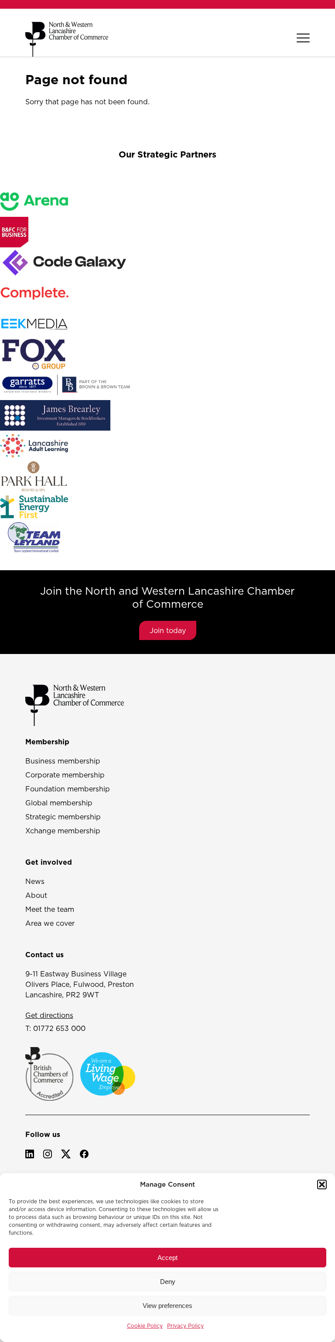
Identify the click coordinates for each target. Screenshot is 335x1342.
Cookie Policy (145, 1325)
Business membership (62, 761)
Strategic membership (63, 817)
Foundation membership (67, 789)
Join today (168, 630)
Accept (167, 1257)
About (36, 895)
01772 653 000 (59, 1028)
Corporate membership (65, 775)
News (34, 881)
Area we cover (50, 923)
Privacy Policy (185, 1325)
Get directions (49, 1015)
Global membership (58, 803)
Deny (167, 1281)
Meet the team (49, 909)
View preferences (167, 1305)
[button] (322, 1184)
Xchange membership (62, 830)
